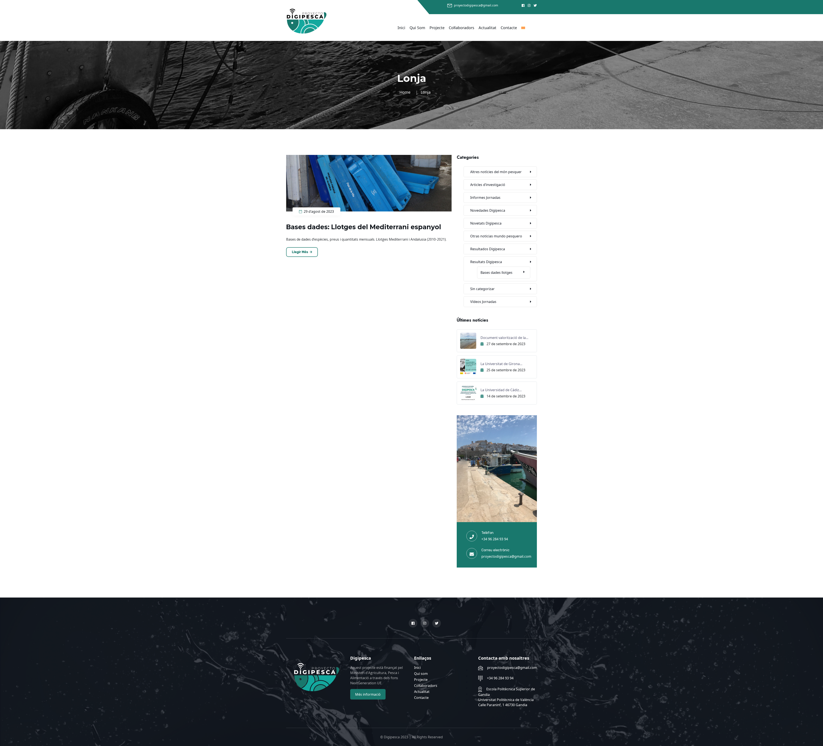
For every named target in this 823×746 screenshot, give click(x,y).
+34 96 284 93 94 (494, 539)
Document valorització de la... (504, 337)
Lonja (426, 92)
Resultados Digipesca (487, 249)
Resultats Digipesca (486, 261)
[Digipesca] (306, 20)
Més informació (368, 694)
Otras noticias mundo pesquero (496, 236)
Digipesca (392, 737)
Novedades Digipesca (487, 210)
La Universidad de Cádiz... (501, 390)
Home (406, 92)
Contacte (509, 27)
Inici (401, 27)
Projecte (437, 27)
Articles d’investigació (487, 184)
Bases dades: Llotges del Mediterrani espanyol (363, 227)
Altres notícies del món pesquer (496, 171)
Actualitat (487, 27)
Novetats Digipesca (486, 223)
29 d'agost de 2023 (318, 211)
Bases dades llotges (496, 272)
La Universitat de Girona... (501, 363)
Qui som (417, 27)
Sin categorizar (482, 288)
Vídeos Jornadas (483, 301)
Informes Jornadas (485, 197)
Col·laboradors (461, 27)
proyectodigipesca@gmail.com (476, 5)
